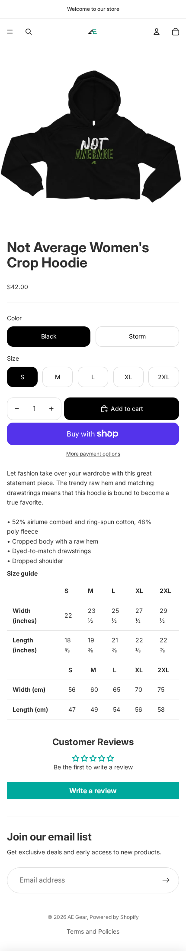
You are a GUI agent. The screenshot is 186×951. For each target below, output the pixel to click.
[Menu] (10, 32)
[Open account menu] (156, 31)
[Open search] (28, 31)
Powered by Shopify (114, 917)
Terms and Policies (93, 931)
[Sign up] (166, 880)
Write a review (93, 790)
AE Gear (77, 917)
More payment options (93, 454)
